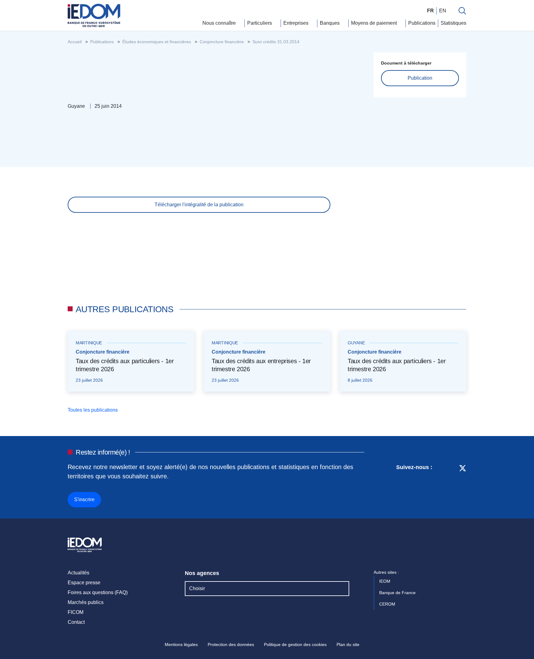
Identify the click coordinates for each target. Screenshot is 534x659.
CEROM (387, 604)
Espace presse (84, 582)
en (442, 10)
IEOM (385, 581)
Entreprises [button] (296, 23)
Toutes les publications (93, 410)
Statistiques (453, 23)
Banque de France (398, 592)
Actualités (78, 572)
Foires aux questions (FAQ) (98, 592)
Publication (420, 78)
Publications (421, 23)
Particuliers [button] (260, 23)
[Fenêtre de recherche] (462, 11)
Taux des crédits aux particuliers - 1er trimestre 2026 (125, 365)
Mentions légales (181, 644)
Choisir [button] (197, 588)
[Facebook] (451, 485)
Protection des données (231, 644)
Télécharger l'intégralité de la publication (199, 204)
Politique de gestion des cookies (295, 644)
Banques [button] (330, 23)
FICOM (75, 612)
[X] (462, 485)
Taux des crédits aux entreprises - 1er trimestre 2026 (261, 365)
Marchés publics (86, 602)
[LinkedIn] (440, 485)
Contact (76, 622)
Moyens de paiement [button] (374, 23)
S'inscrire (84, 499)
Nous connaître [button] (219, 23)
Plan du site (348, 644)
